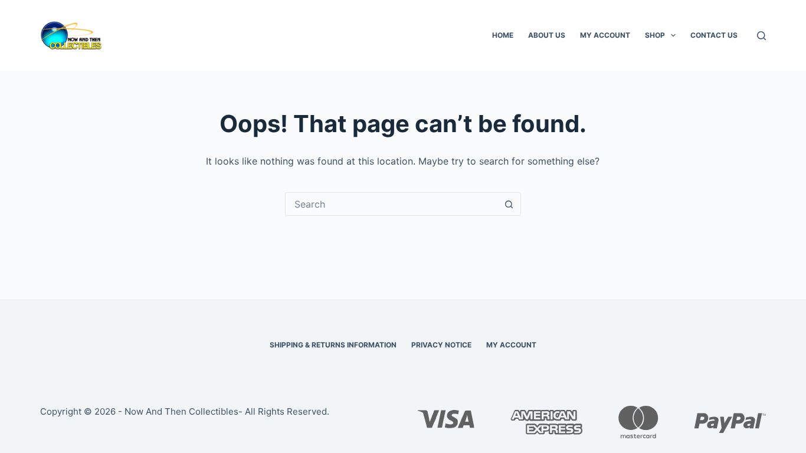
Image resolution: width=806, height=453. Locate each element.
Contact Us (714, 35)
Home (502, 35)
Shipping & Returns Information (333, 344)
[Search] (761, 35)
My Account (605, 35)
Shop (655, 35)
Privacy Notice (441, 344)
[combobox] (392, 204)
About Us (546, 35)
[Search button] (509, 204)
